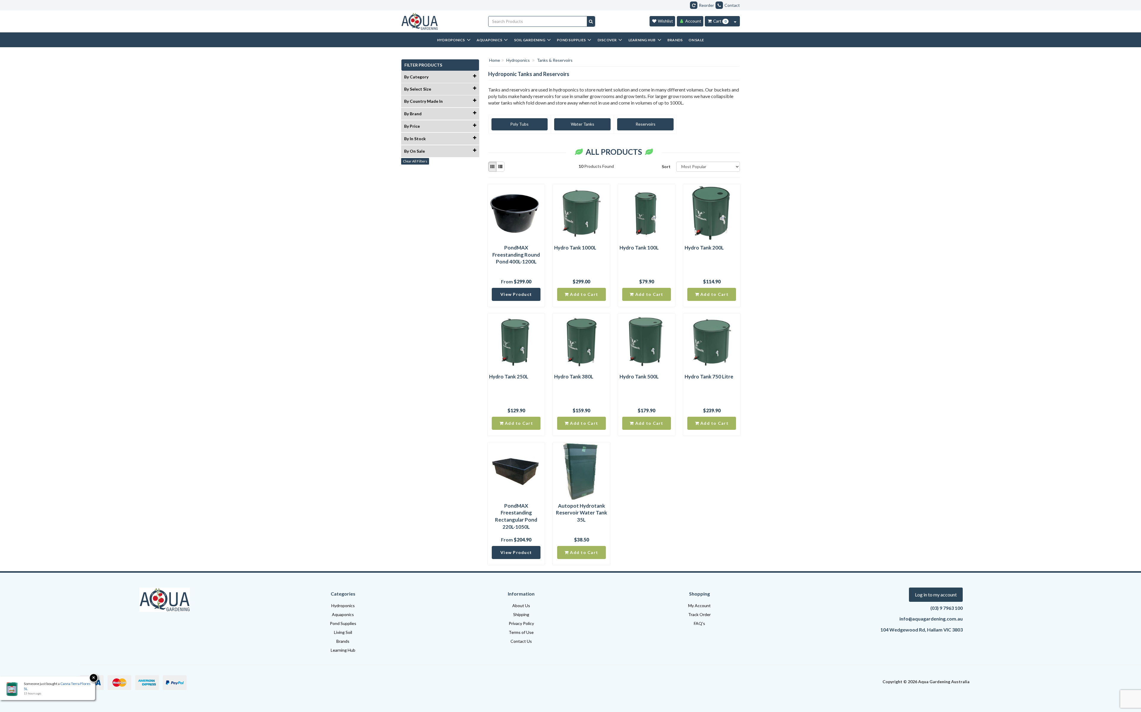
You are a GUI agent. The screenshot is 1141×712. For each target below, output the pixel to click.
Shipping (521, 614)
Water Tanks (582, 124)
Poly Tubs (519, 124)
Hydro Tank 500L (639, 376)
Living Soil (343, 632)
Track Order (699, 614)
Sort (666, 166)
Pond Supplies (343, 623)
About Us (521, 605)
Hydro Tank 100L (639, 247)
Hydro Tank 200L (704, 247)
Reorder (706, 5)
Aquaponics (343, 614)
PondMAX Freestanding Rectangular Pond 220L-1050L (516, 516)
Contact (732, 5)
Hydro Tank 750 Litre (709, 376)
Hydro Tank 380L (573, 376)
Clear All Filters (415, 161)
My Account (699, 605)
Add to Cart (583, 294)
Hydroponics (343, 605)
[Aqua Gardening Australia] (440, 21)
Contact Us (521, 641)
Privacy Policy (521, 623)
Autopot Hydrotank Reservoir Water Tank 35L (581, 513)
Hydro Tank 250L (508, 376)
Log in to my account (936, 594)
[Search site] (591, 21)
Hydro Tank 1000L (575, 247)
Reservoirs (645, 124)
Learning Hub (343, 650)
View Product (516, 294)
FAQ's (699, 623)
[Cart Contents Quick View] (735, 21)
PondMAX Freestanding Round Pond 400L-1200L (516, 254)
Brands (342, 641)
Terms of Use (521, 632)
